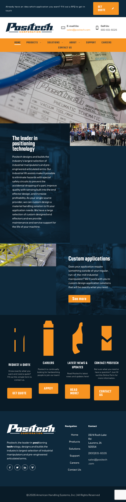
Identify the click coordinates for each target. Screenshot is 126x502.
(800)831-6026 (97, 453)
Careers (74, 462)
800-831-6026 (109, 29)
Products (74, 441)
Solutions (74, 448)
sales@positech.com (78, 29)
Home (74, 434)
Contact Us (74, 469)
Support (75, 455)
